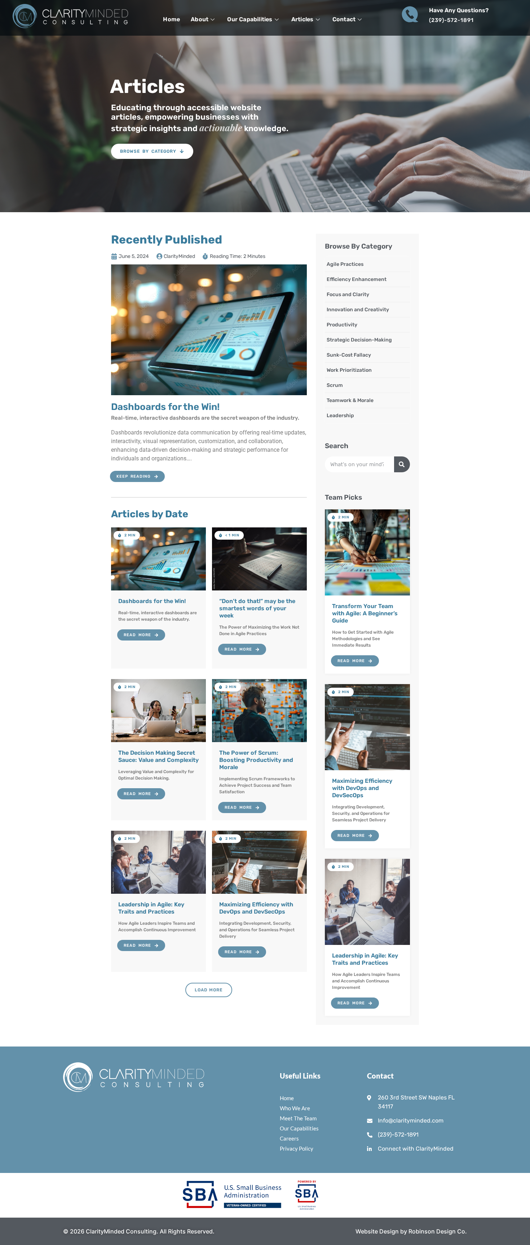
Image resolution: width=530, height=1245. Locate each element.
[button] (127, 535)
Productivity (342, 325)
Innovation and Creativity (358, 310)
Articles (302, 19)
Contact (343, 19)
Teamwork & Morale (350, 400)
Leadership (340, 415)
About (199, 19)
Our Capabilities (249, 19)
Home (171, 19)
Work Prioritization (349, 370)
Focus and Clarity (348, 294)
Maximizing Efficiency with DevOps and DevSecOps (362, 788)
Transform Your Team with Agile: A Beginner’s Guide (365, 613)
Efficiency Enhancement (357, 279)
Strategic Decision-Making (359, 340)
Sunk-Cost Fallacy (349, 355)
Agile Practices (345, 264)
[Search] (402, 464)
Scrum (335, 385)
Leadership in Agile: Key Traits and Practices (365, 959)
